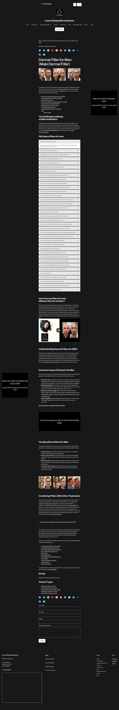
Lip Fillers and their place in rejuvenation (51, 546)
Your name (41, 605)
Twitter (113, 663)
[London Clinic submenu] (37, 24)
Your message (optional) (45, 625)
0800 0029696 (47, 3)
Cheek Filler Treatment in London (49, 591)
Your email (41, 612)
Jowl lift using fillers (46, 555)
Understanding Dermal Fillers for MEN (50, 103)
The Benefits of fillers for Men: (48, 107)
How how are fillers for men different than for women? (54, 101)
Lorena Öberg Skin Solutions (59, 20)
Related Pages (47, 112)
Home (40, 40)
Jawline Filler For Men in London (49, 593)
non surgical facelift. (72, 505)
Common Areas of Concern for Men (49, 105)
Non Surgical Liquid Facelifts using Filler (51, 556)
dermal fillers (63, 89)
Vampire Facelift (45, 562)
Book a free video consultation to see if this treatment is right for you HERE (58, 522)
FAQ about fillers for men (47, 100)
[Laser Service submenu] (66, 24)
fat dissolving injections (51, 503)
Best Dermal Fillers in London (48, 586)
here (45, 569)
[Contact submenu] (88, 24)
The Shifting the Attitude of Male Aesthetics (51, 98)
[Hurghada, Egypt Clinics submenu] (51, 24)
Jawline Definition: (46, 398)
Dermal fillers (62, 91)
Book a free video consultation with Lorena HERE (53, 96)
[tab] (59, 141)
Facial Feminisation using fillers (48, 560)
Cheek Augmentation (46, 385)
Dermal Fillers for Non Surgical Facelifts (50, 589)
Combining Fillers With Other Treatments (51, 109)
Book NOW (59, 29)
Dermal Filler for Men (46, 564)
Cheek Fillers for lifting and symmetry (50, 548)
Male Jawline (44, 553)
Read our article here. (57, 514)
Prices (42, 110)
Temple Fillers (44, 558)
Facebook (114, 659)
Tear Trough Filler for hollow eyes (49, 551)
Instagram (114, 661)
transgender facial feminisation (51, 362)
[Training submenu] (57, 24)
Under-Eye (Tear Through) (49, 390)
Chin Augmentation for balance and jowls (51, 549)
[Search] (79, 4)
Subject (40, 618)
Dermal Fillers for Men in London (49, 588)
